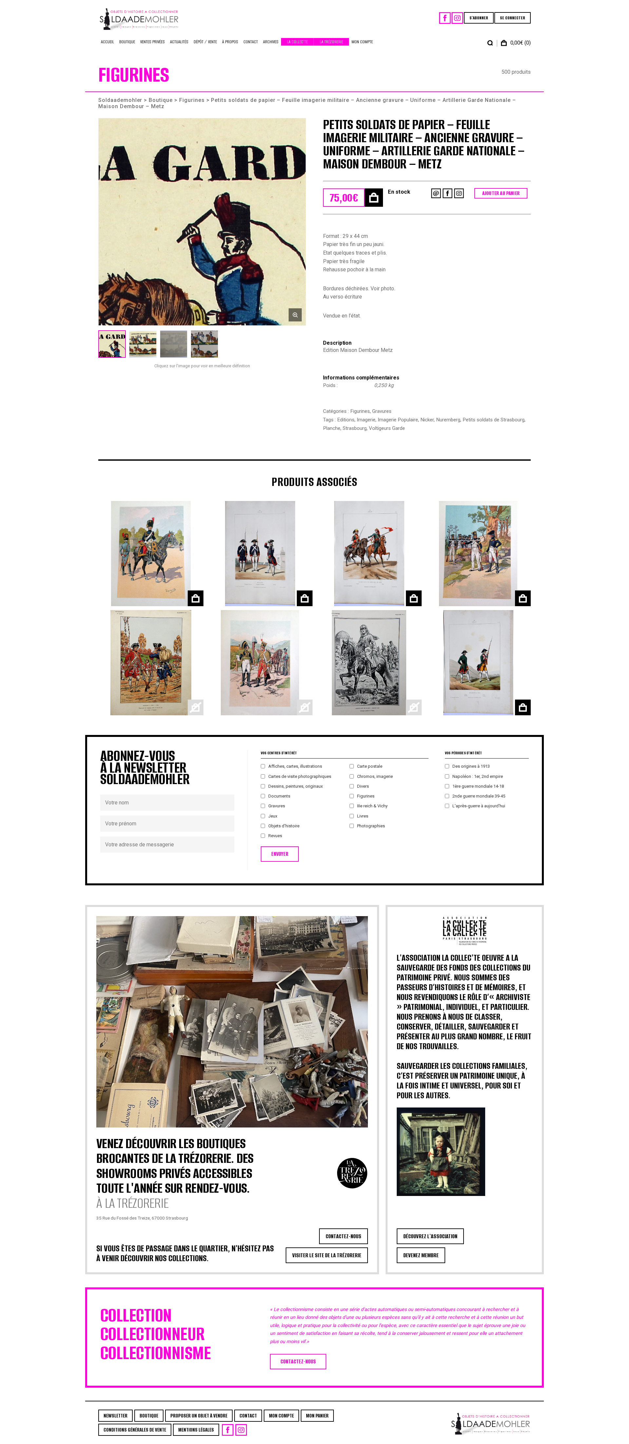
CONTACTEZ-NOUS (343, 1236)
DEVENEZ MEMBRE (421, 1255)
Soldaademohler (120, 100)
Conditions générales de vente (135, 1429)
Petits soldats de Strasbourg (493, 420)
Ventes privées (152, 42)
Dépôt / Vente (205, 42)
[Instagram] (457, 18)
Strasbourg (355, 428)
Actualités (179, 42)
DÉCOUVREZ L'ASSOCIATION (430, 1236)
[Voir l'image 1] (112, 344)
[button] (202, 222)
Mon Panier (317, 1415)
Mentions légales (196, 1429)
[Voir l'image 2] (143, 344)
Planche (331, 428)
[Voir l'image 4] (204, 344)
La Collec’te (297, 42)
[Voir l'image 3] (173, 344)
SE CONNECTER (512, 18)
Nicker (427, 420)
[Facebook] (445, 18)
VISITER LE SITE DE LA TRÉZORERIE (326, 1255)
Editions (345, 420)
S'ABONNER (478, 18)
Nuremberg (448, 420)
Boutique (127, 42)
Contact (250, 42)
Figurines (192, 100)
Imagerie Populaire (398, 420)
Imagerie (366, 420)
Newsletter (115, 1415)
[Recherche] (490, 43)
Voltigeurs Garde (387, 428)
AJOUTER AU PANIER (501, 193)
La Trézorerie (331, 42)
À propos (230, 42)
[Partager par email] (436, 193)
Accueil (107, 42)
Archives (270, 42)
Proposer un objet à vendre (198, 1415)
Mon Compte (362, 42)
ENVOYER (279, 854)
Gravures (381, 411)
